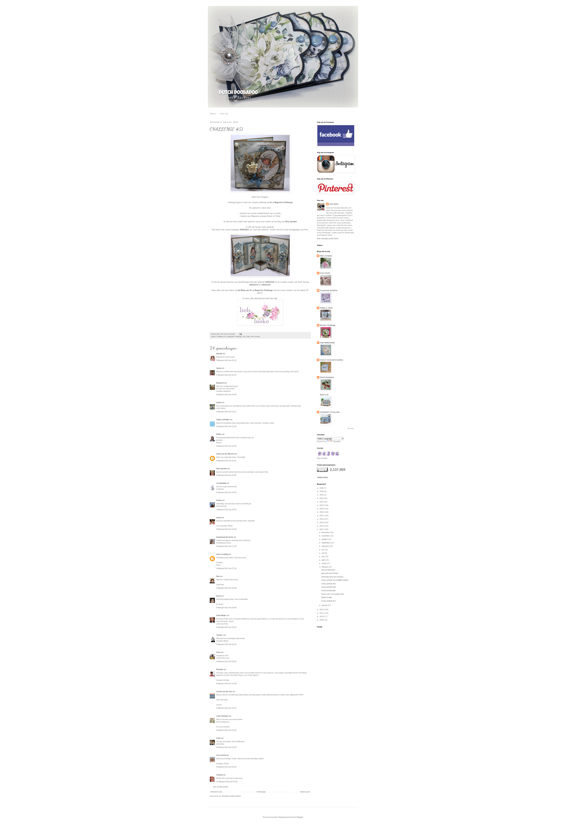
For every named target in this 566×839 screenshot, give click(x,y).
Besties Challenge (327, 325)
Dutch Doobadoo (327, 377)
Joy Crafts (246, 336)
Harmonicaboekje (328, 591)
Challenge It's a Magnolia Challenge (229, 336)
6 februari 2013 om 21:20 (226, 747)
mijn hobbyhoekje (327, 343)
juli (323, 550)
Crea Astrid (221, 755)
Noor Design (255, 336)
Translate (336, 441)
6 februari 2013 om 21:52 (226, 767)
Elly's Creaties (326, 256)
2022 (322, 498)
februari (325, 567)
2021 (322, 502)
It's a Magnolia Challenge (281, 202)
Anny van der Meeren (225, 454)
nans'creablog (222, 554)
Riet (218, 576)
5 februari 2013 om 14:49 (226, 475)
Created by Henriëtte (329, 290)
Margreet (220, 383)
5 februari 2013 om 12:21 (226, 412)
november (326, 536)
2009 (322, 620)
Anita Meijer (221, 615)
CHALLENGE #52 (328, 584)
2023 (322, 495)
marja (218, 518)
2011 (322, 613)
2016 (322, 519)
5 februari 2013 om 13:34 (226, 446)
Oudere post (305, 792)
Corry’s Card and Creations (331, 360)
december (326, 532)
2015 (322, 523)
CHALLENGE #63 (328, 587)
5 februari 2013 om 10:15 (226, 360)
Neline (219, 434)
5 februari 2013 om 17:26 (226, 546)
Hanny (219, 500)
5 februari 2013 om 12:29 (226, 426)
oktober (325, 539)
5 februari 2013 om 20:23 (226, 627)
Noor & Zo (324, 395)
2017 (322, 516)
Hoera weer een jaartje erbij (332, 594)
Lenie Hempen (222, 716)
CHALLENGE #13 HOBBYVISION (334, 580)
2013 (322, 529)
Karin (218, 596)
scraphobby (221, 483)
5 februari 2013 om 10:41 (226, 375)
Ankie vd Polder (222, 420)
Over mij (224, 113)
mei (323, 556)
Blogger (300, 817)
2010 (322, 616)
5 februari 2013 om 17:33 (226, 568)
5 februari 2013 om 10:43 (226, 395)
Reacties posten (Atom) (231, 796)
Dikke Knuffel (326, 597)
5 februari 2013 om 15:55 (226, 492)
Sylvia (218, 403)
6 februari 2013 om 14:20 (226, 730)
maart (324, 563)
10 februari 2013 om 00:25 (226, 782)
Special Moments (328, 570)
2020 (322, 505)
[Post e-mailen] (240, 334)
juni (323, 553)
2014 (322, 526)
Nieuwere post (216, 792)
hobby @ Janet (326, 308)
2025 (322, 491)
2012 (322, 610)
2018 (322, 512)
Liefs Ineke (333, 204)
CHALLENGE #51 (328, 601)
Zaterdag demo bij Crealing (332, 577)
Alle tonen (351, 428)
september (326, 543)
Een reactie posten (220, 787)
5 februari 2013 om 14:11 (226, 461)
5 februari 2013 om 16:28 (226, 529)
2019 (322, 509)
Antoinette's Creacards (330, 412)
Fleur (218, 652)
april (324, 560)
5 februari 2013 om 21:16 (226, 644)
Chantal (219, 775)
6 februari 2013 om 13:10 (226, 708)
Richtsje (219, 669)
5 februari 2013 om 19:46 (226, 608)
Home (213, 113)
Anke (218, 738)
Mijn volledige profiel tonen (328, 239)
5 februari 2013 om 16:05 (226, 510)
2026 (322, 488)
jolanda (219, 354)
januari (325, 605)
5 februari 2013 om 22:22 (226, 661)
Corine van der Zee (224, 692)
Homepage (261, 792)
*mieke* (219, 635)
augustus (325, 546)
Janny (218, 368)
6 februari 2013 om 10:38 (226, 684)
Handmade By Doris (224, 537)
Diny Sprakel (291, 221)
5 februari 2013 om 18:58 (226, 588)
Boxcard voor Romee (329, 573)
